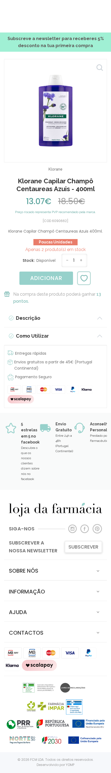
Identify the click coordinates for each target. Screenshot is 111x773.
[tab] (55, 570)
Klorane (55, 169)
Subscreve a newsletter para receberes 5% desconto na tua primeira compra (56, 42)
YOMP (70, 764)
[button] (55, 570)
